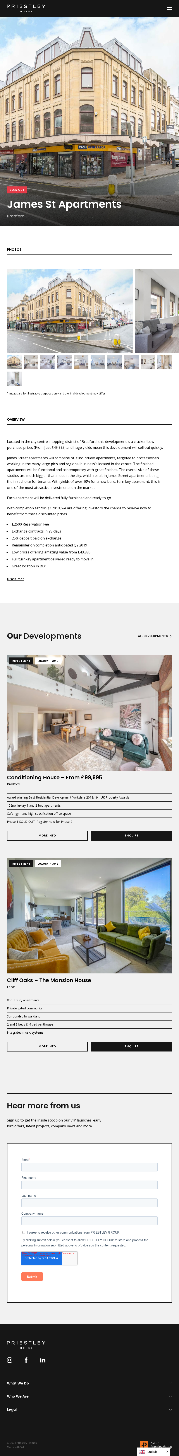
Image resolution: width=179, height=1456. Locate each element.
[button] (169, 8)
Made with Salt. (16, 1447)
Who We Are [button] (18, 1396)
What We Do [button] (18, 1383)
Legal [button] (12, 1409)
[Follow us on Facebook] (26, 1360)
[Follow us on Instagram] (9, 1360)
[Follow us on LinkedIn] (42, 1360)
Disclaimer (15, 579)
